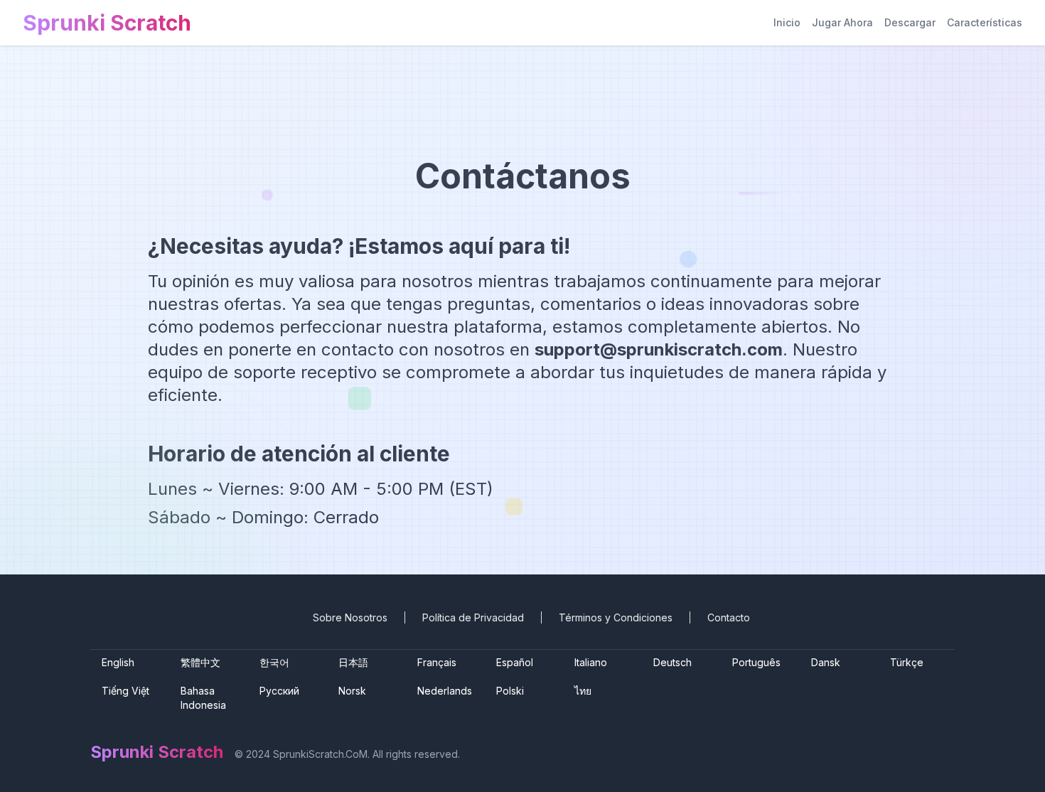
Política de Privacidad (473, 617)
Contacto (728, 617)
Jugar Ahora (842, 22)
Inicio (786, 22)
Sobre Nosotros (350, 617)
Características (984, 22)
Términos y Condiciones (615, 617)
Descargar (910, 22)
